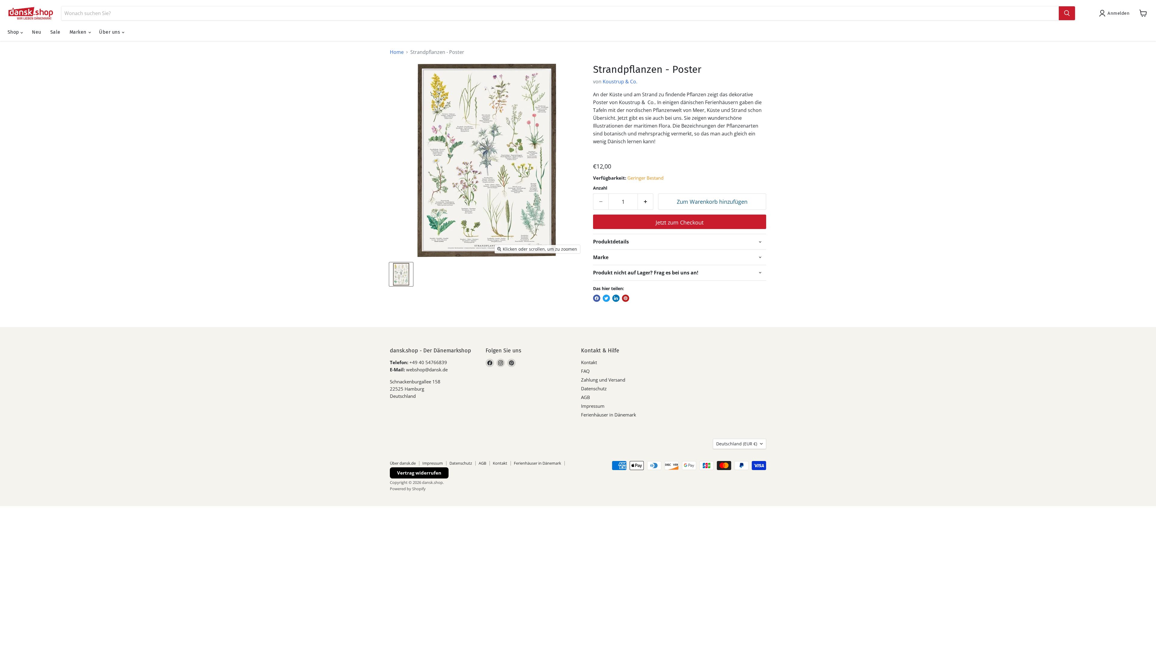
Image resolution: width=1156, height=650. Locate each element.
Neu (36, 32)
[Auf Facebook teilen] (596, 298)
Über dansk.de (403, 463)
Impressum (592, 406)
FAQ (585, 371)
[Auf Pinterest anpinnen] (625, 298)
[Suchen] (1067, 13)
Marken (79, 32)
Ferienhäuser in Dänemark (608, 415)
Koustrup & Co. (620, 81)
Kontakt (589, 362)
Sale (55, 32)
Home (397, 52)
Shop (14, 32)
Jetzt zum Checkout (680, 222)
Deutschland (736, 444)
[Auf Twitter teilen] (606, 298)
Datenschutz (594, 388)
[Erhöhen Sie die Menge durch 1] (645, 201)
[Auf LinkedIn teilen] (616, 298)
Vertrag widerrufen (419, 473)
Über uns (110, 32)
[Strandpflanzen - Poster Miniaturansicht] (401, 274)
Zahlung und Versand (603, 380)
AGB (585, 397)
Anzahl (600, 188)
